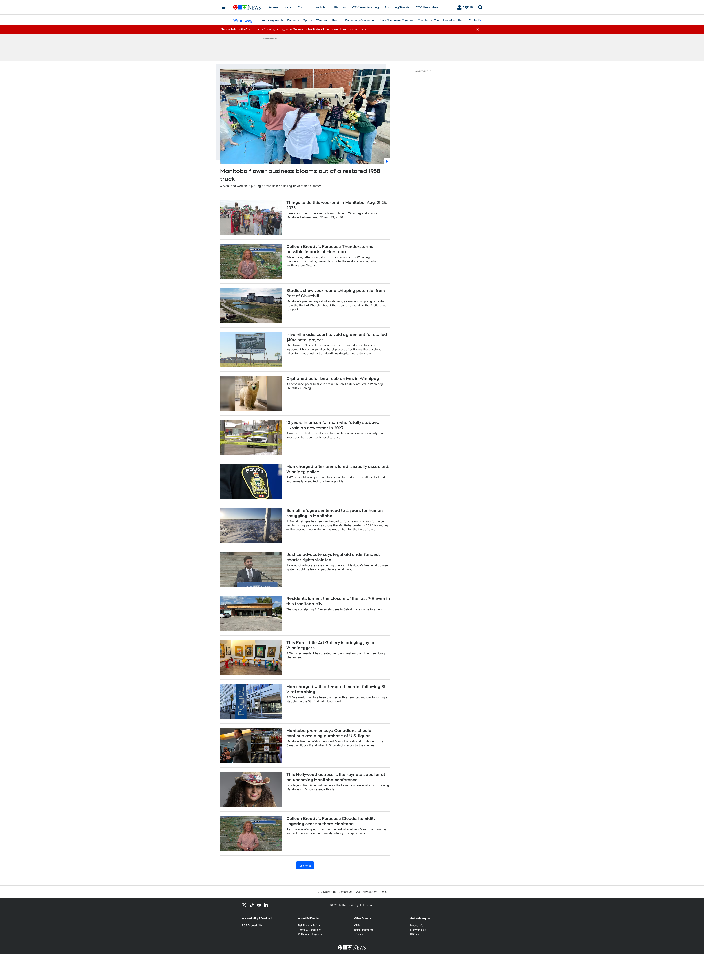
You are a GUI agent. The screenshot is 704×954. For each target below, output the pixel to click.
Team (383, 891)
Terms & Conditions (309, 929)
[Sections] (223, 7)
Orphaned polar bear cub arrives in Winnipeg (332, 378)
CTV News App (326, 891)
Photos (336, 20)
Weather (321, 20)
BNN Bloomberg (364, 929)
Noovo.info (416, 925)
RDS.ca (414, 934)
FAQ (357, 891)
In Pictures (338, 7)
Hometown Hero (453, 20)
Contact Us (345, 891)
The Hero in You (428, 20)
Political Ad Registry (310, 934)
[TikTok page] (251, 905)
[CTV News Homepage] (247, 7)
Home (273, 7)
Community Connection (360, 20)
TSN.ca (358, 934)
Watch (320, 7)
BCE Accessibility (252, 925)
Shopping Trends (397, 7)
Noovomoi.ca (418, 929)
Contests (293, 20)
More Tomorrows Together (397, 20)
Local (288, 7)
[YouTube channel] (259, 905)
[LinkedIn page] (266, 905)
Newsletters (370, 891)
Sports (307, 20)
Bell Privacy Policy (309, 925)
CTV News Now (427, 7)
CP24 (357, 925)
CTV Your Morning (365, 7)
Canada (304, 7)
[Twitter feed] (244, 905)
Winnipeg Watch (272, 20)
